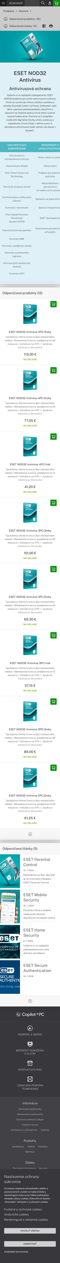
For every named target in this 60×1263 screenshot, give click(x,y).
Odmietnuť (30, 1243)
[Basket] (56, 3)
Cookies (45, 1130)
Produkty (9, 11)
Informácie (30, 1103)
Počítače (43, 1146)
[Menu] (3, 3)
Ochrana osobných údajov (30, 1119)
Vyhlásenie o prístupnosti (24, 1130)
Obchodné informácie (24, 1168)
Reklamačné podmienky (30, 1114)
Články (30, 1162)
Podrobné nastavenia (16, 1252)
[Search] (43, 3)
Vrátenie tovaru (30, 1124)
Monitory (30, 1151)
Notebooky (18, 1146)
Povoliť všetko (30, 1230)
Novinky (43, 1168)
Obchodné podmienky (30, 1109)
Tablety (31, 1146)
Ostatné (24, 11)
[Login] (49, 3)
